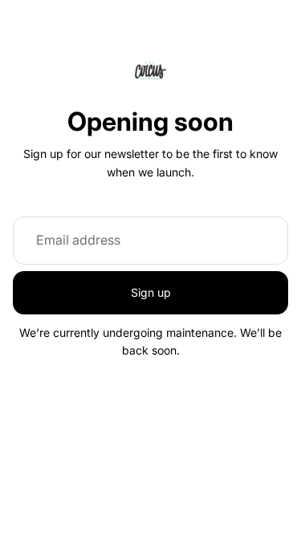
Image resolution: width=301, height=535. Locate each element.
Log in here (218, 510)
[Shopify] (230, 442)
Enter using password (150, 474)
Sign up (151, 292)
